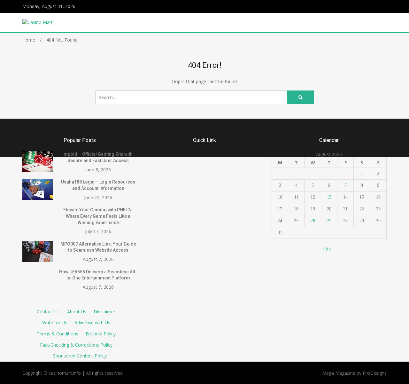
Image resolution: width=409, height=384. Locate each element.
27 (329, 220)
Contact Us (48, 312)
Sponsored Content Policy (80, 356)
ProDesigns (375, 373)
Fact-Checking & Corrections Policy (76, 345)
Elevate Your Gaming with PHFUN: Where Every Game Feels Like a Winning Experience (98, 216)
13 (329, 197)
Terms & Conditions (57, 334)
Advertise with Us (92, 322)
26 (313, 220)
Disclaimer (104, 312)
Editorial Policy (101, 334)
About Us (76, 312)
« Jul (326, 249)
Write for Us (54, 322)
